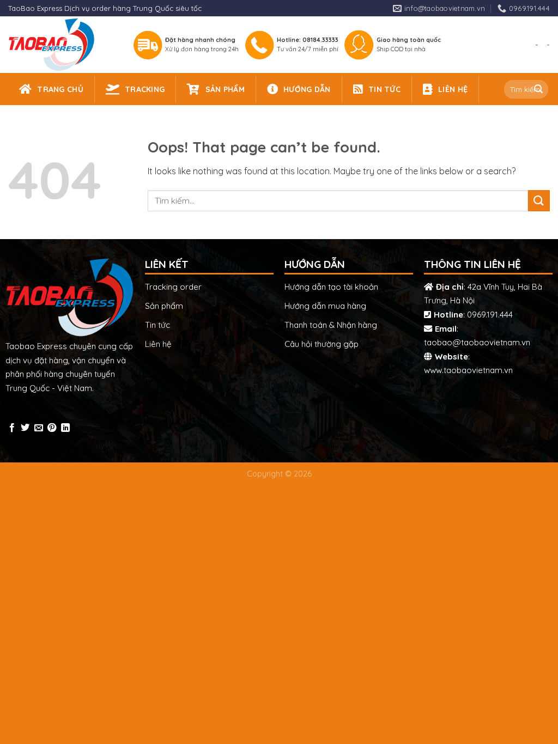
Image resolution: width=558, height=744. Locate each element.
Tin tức (157, 325)
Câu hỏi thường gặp (321, 344)
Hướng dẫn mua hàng (325, 306)
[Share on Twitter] (25, 428)
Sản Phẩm (225, 89)
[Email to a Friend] (38, 428)
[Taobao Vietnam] (60, 44)
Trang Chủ (60, 89)
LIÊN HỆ (453, 89)
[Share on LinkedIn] (65, 428)
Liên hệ (158, 344)
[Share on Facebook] (12, 428)
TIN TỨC (384, 89)
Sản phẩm (164, 306)
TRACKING (145, 89)
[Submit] (538, 89)
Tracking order (173, 287)
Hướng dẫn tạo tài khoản (331, 287)
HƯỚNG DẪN (307, 89)
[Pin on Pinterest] (51, 428)
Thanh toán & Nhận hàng (330, 325)
